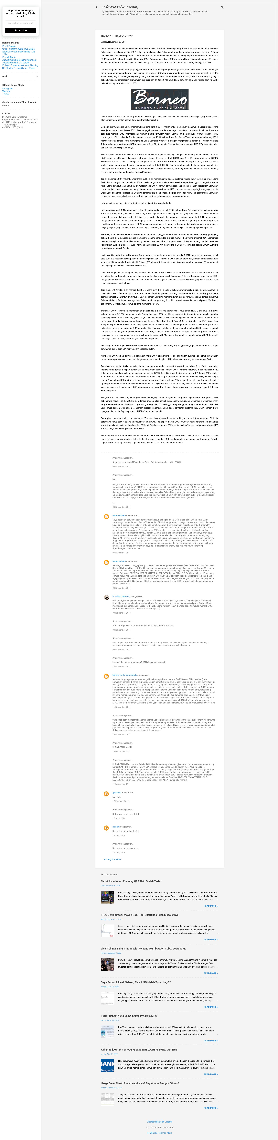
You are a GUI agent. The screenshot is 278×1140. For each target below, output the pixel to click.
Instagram (7, 88)
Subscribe (20, 30)
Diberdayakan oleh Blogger (159, 1121)
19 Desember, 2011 (122, 751)
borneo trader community (125, 675)
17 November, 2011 (122, 734)
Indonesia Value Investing (120, 7)
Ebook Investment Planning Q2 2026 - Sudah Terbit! (131, 881)
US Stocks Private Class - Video (18, 68)
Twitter (5, 94)
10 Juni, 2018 (119, 852)
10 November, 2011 (122, 666)
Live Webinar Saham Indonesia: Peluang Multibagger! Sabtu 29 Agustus (143, 948)
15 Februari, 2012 (121, 801)
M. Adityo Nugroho (121, 596)
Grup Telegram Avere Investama (18, 49)
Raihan (116, 826)
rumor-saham (119, 515)
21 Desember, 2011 (122, 784)
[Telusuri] (222, 7)
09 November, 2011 (122, 552)
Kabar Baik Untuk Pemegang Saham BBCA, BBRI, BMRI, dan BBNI (139, 1049)
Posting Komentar (112, 859)
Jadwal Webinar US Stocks (16, 62)
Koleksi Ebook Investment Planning (20, 65)
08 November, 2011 (122, 466)
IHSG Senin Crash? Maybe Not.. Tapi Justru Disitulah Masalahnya (140, 914)
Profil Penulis (9, 46)
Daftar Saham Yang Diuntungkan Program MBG (129, 1015)
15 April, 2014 (119, 818)
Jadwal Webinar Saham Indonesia (19, 60)
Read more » (211, 906)
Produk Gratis (9, 57)
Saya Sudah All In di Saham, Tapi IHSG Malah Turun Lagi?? (136, 982)
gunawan (117, 792)
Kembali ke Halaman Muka (159, 1133)
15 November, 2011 (122, 707)
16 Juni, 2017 (119, 835)
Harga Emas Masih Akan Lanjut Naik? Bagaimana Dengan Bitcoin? (140, 1083)
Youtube (6, 91)
